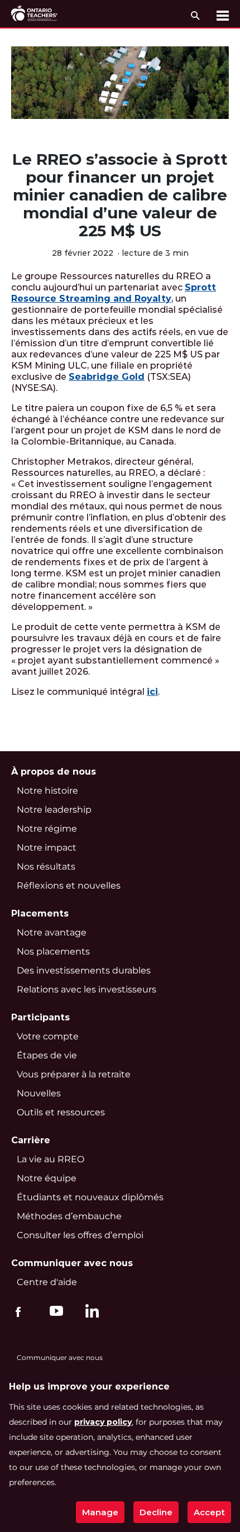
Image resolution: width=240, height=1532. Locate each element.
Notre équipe (46, 1178)
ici (152, 691)
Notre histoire (47, 790)
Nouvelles (39, 1093)
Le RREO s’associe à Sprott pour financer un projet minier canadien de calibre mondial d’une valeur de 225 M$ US (119, 195)
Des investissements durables (84, 970)
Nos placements (53, 951)
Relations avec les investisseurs (86, 989)
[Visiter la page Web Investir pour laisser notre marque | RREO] (35, 13)
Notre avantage (52, 932)
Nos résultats (46, 866)
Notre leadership (54, 809)
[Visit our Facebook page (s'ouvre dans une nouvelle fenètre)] (18, 1310)
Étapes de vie (47, 1055)
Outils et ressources (61, 1112)
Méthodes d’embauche (69, 1216)
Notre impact (46, 847)
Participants (40, 1017)
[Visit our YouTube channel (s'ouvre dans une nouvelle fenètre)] (53, 1310)
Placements (40, 913)
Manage (100, 1512)
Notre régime (47, 828)
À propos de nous (53, 771)
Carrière (30, 1140)
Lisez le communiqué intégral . (85, 691)
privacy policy (103, 1422)
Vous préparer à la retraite (74, 1074)
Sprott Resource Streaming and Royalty (113, 293)
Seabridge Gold (107, 376)
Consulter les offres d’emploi (80, 1235)
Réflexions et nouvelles (69, 885)
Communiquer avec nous (72, 1263)
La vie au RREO (50, 1159)
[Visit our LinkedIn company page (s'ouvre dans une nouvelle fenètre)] (89, 1312)
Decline (156, 1512)
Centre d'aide (47, 1282)
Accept (209, 1512)
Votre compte (48, 1036)
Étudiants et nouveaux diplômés (90, 1197)
